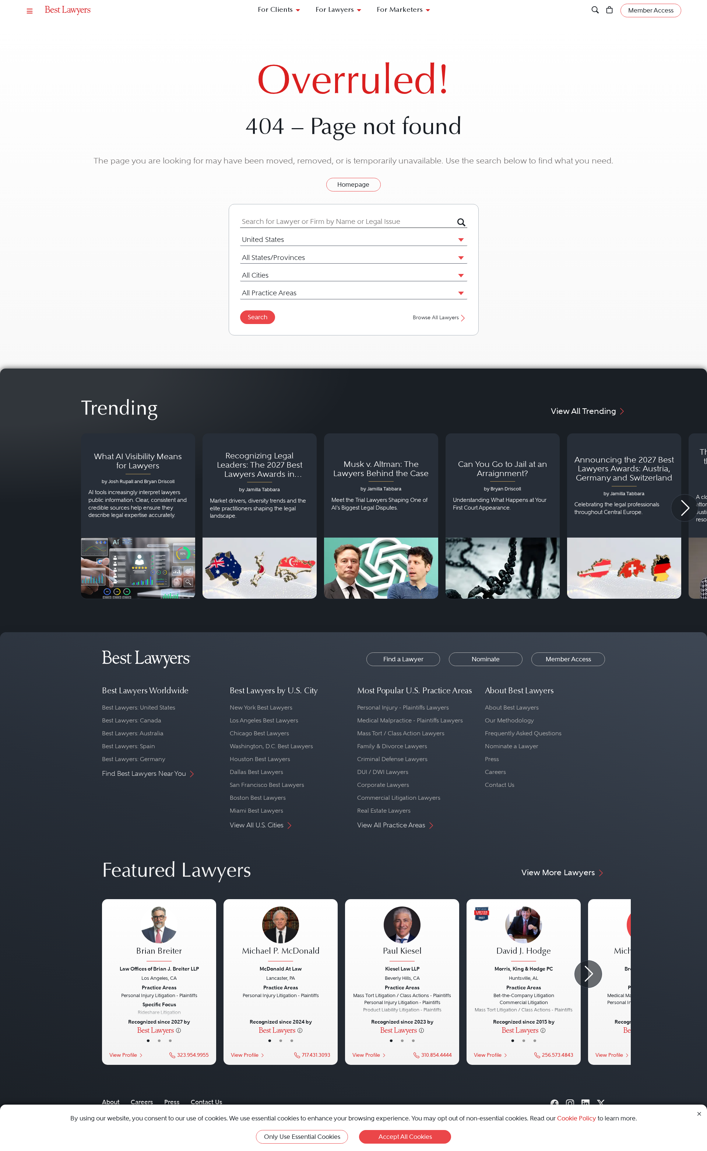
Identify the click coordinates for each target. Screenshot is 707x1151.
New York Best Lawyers (261, 707)
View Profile (123, 1055)
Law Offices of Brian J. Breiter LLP (159, 968)
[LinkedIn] (585, 1101)
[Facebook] (555, 1101)
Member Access (568, 659)
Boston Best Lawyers (258, 797)
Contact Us (499, 784)
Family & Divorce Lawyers (392, 746)
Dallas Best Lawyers (256, 771)
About (111, 1102)
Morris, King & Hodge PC (524, 968)
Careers (495, 771)
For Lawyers (335, 10)
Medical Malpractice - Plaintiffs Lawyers (410, 720)
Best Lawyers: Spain (128, 746)
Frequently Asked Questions (523, 733)
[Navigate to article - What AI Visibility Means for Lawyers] (138, 516)
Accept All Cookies (405, 1136)
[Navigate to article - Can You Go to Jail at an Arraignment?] (503, 516)
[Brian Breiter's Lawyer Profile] (159, 935)
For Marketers (400, 10)
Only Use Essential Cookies (302, 1136)
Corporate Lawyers (383, 784)
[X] (601, 1101)
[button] (459, 239)
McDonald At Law (281, 968)
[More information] (178, 1030)
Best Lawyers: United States (138, 707)
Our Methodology (509, 720)
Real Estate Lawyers (384, 810)
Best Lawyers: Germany (133, 759)
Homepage (353, 184)
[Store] (609, 10)
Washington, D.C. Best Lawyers (271, 746)
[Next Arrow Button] (685, 508)
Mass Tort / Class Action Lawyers (400, 733)
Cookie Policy (576, 1118)
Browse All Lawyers (436, 317)
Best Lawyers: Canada (131, 720)
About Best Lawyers (512, 707)
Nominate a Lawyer (511, 746)
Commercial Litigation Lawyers (398, 797)
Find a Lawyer (403, 659)
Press (492, 759)
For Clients (275, 10)
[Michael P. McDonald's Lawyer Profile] (280, 935)
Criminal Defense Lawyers (392, 759)
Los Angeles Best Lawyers (264, 720)
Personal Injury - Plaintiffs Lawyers (403, 707)
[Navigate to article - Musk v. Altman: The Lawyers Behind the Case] (381, 516)
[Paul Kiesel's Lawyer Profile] (402, 935)
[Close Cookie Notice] (699, 1113)
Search (257, 317)
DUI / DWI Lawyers (382, 771)
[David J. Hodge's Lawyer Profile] (523, 935)
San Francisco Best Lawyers (267, 784)
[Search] (595, 10)
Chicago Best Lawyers (259, 733)
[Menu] (30, 10)
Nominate (486, 659)
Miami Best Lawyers (256, 810)
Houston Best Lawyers (260, 759)
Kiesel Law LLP (402, 968)
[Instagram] (570, 1101)
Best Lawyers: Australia (132, 733)
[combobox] (348, 221)
